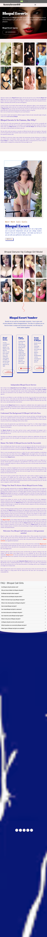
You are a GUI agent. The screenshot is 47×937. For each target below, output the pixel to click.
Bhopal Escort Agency (10, 28)
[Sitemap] (31, 830)
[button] (35, 5)
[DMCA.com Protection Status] (24, 1)
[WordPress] (24, 830)
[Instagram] (27, 830)
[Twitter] (20, 830)
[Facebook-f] (16, 830)
